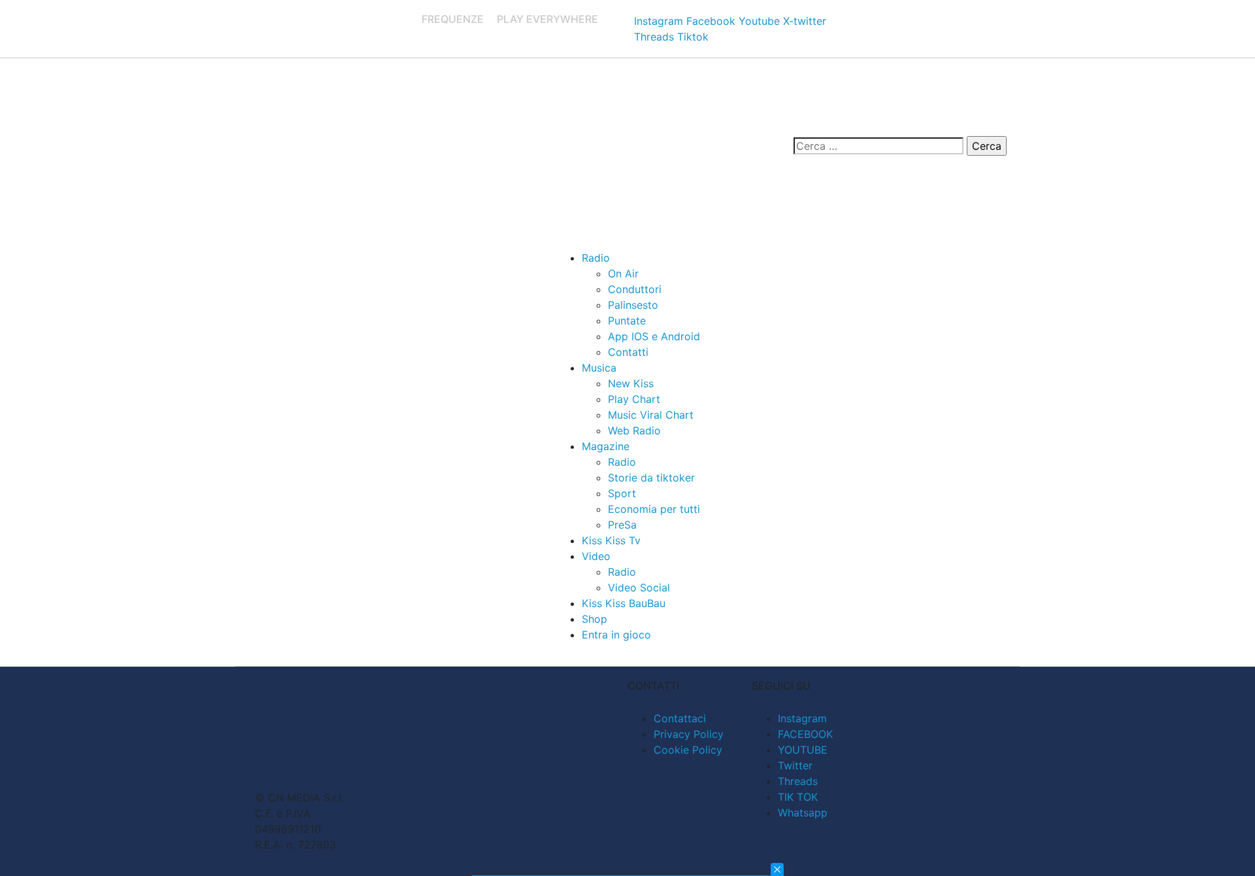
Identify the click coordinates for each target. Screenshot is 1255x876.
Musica (599, 367)
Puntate (627, 320)
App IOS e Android (654, 336)
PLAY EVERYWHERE (547, 19)
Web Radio (634, 430)
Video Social (639, 587)
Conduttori (634, 289)
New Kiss (631, 383)
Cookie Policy (688, 749)
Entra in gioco (616, 634)
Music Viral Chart (651, 414)
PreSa (622, 524)
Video (596, 556)
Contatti (628, 352)
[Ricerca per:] (878, 145)
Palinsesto (633, 304)
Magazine (605, 446)
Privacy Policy (689, 734)
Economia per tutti (654, 509)
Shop (594, 618)
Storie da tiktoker (651, 477)
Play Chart (634, 399)
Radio (596, 257)
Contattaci (680, 718)
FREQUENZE (453, 19)
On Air (623, 273)
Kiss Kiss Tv (611, 540)
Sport (622, 493)
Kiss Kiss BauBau (623, 603)
